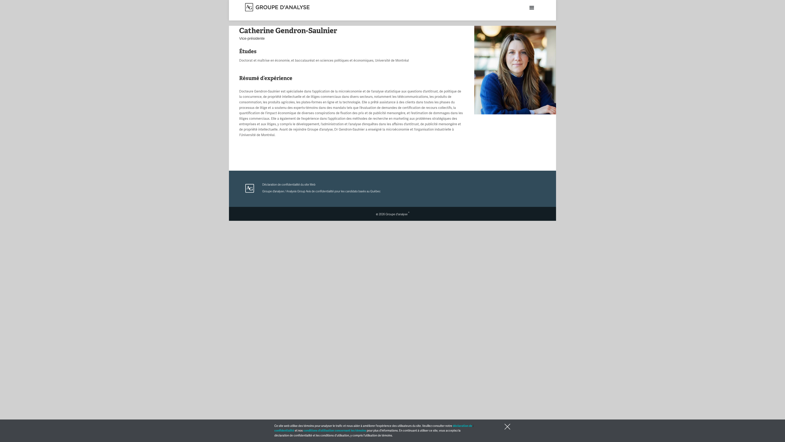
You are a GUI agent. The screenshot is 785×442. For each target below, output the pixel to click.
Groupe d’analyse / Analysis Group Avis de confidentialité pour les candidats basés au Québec (321, 191)
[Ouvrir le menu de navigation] (531, 7)
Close (506, 427)
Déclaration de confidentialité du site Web (288, 184)
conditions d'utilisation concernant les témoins (334, 430)
